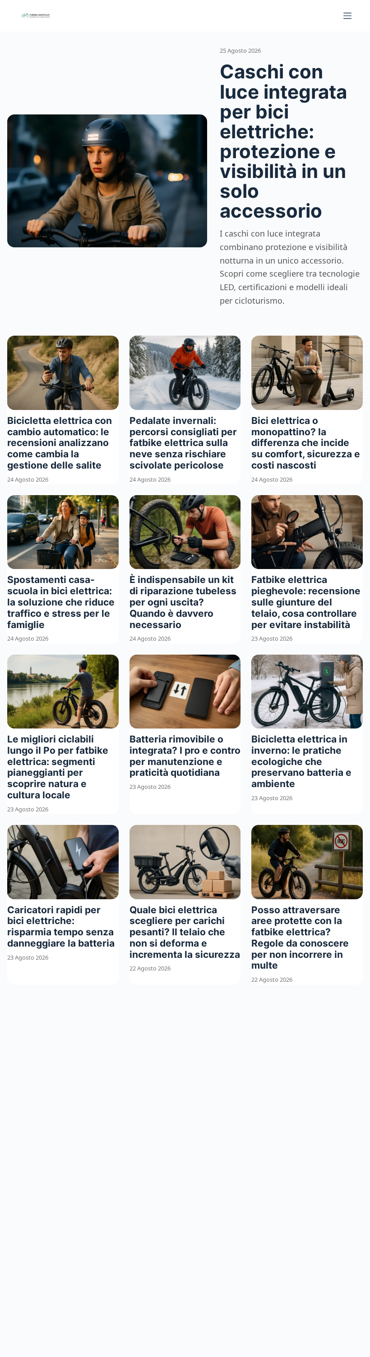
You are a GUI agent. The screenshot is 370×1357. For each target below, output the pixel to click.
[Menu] (347, 16)
